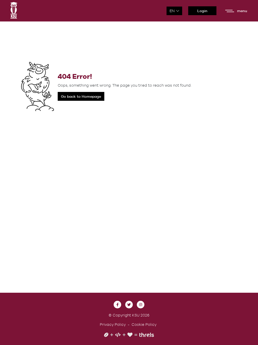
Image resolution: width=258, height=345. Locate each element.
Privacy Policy (113, 324)
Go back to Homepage (81, 96)
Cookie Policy (144, 324)
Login (202, 11)
